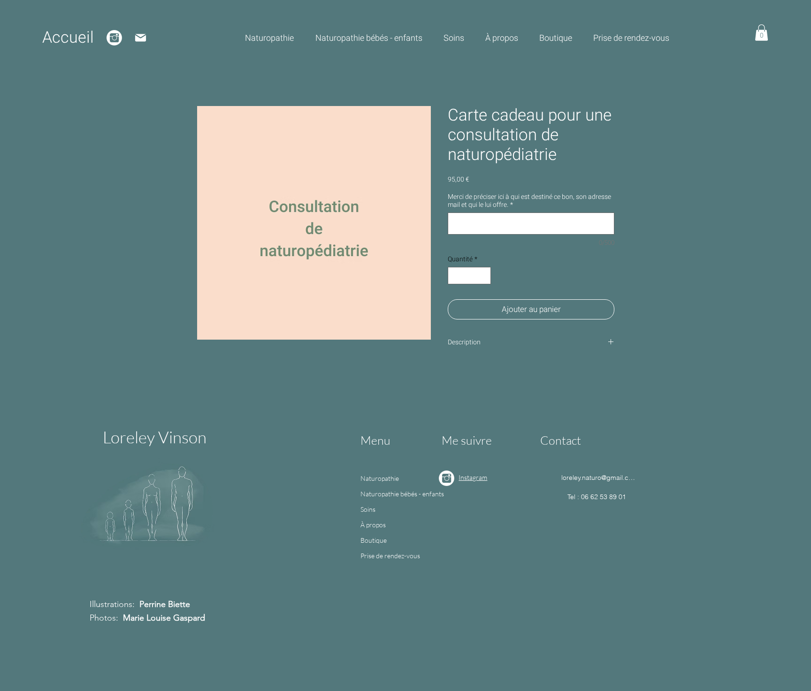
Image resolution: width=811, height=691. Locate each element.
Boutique (373, 540)
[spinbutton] (469, 275)
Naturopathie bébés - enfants (399, 494)
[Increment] (484, 275)
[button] (761, 32)
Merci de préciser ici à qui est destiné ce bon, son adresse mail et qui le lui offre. (529, 201)
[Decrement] (455, 275)
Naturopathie (379, 478)
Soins (367, 509)
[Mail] (140, 38)
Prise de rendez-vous (390, 556)
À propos (373, 525)
